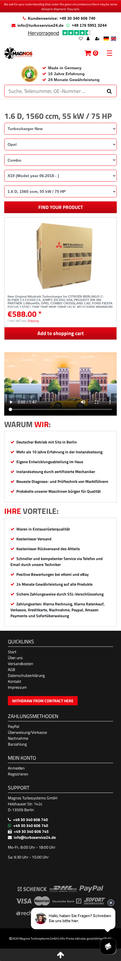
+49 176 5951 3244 (89, 25)
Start (12, 652)
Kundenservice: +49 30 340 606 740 (61, 18)
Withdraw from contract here (42, 701)
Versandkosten (20, 663)
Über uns (15, 658)
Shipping (33, 320)
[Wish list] (81, 39)
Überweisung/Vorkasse (27, 732)
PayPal (13, 726)
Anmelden (16, 768)
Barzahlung (17, 744)
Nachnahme (18, 738)
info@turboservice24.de (40, 25)
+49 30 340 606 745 (31, 831)
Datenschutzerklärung (26, 675)
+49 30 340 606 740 (30, 819)
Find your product (60, 207)
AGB (11, 669)
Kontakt (14, 681)
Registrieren (18, 774)
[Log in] (89, 39)
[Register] (98, 39)
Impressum (17, 687)
